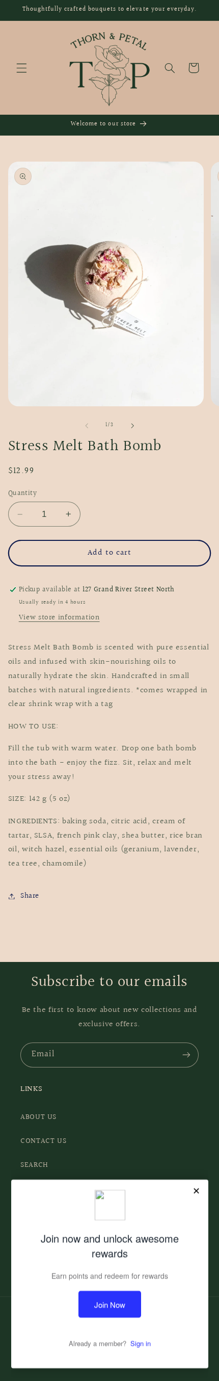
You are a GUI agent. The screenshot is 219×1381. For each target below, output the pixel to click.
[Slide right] (132, 425)
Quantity (22, 493)
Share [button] (29, 896)
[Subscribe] (186, 1055)
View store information (59, 617)
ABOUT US (38, 1117)
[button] (21, 68)
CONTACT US (43, 1141)
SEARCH (34, 1165)
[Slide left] (86, 425)
